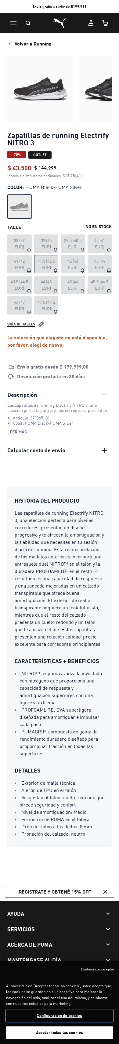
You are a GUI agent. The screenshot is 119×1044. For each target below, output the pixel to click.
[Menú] (13, 23)
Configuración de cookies (59, 1015)
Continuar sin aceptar (97, 969)
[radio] (19, 206)
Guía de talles (21, 324)
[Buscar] (28, 23)
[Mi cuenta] (91, 23)
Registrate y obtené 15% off (55, 891)
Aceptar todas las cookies (59, 1032)
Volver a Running (33, 43)
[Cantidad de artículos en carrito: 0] (105, 23)
